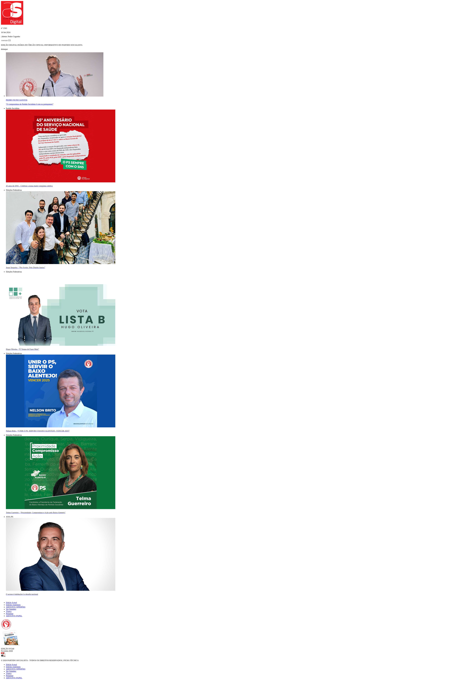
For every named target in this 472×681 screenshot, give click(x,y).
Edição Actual (11, 603)
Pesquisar (9, 614)
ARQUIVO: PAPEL (14, 616)
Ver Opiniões (11, 609)
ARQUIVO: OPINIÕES (15, 607)
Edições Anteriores (13, 605)
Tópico (8, 611)
